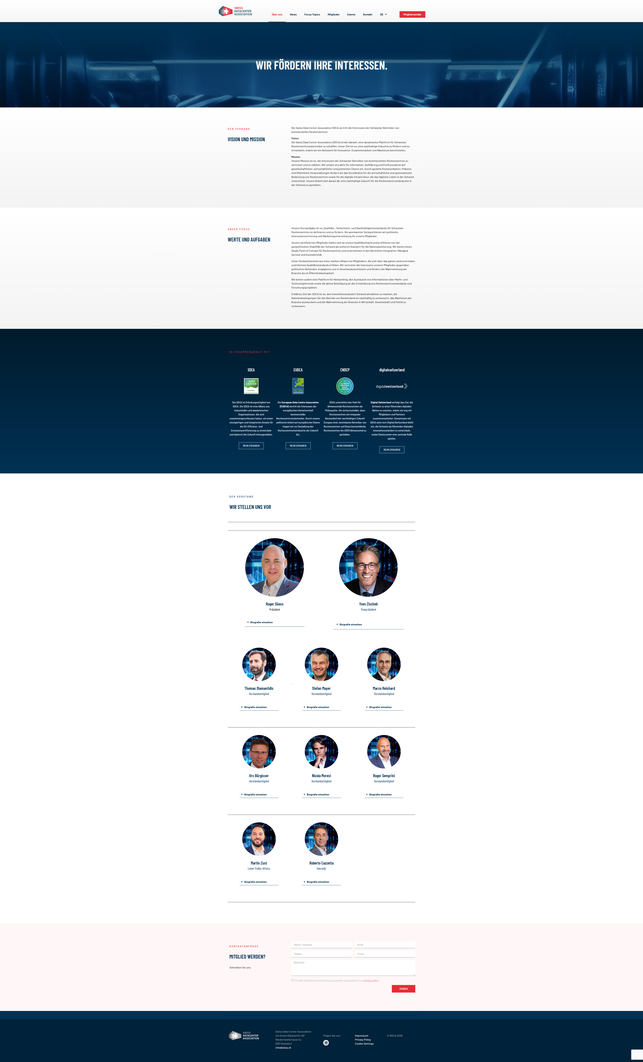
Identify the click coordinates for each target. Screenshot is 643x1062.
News (293, 14)
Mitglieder (334, 14)
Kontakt (367, 14)
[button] (275, 622)
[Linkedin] (326, 1043)
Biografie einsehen (261, 622)
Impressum (361, 1035)
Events (351, 14)
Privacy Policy (363, 1039)
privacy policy (371, 980)
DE (381, 14)
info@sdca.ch (283, 1047)
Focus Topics (312, 14)
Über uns (277, 14)
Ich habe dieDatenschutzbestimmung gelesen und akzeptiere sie (336, 980)
